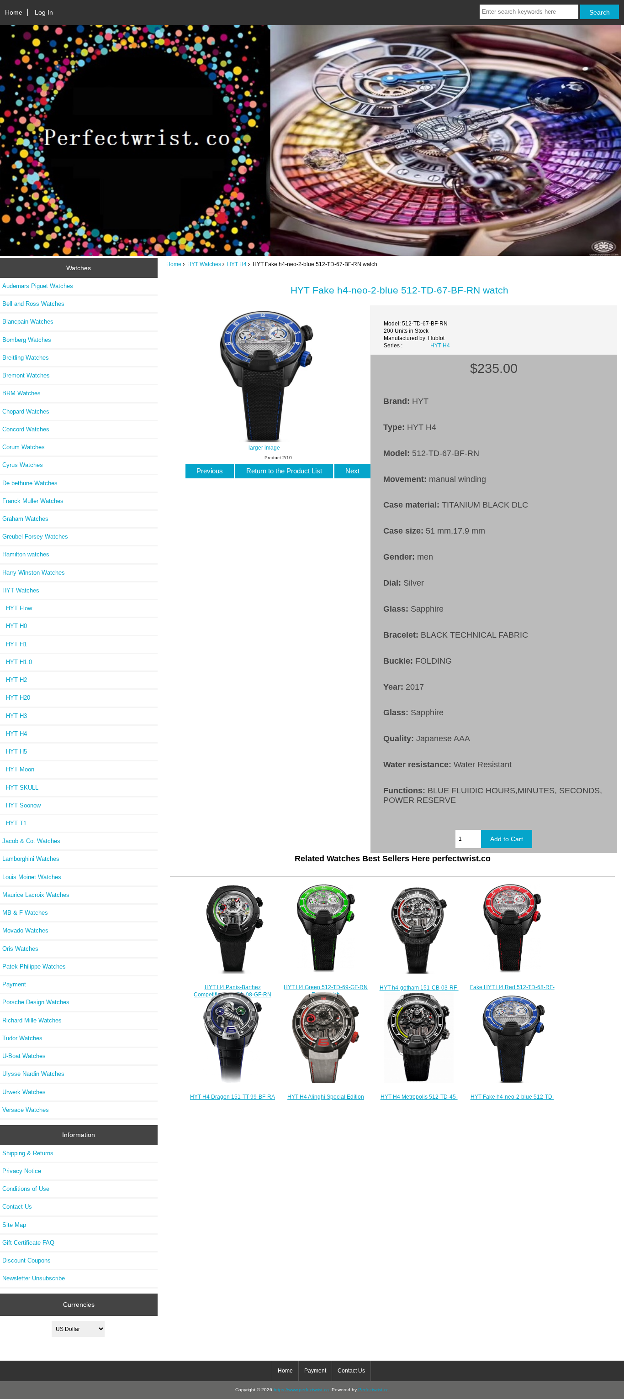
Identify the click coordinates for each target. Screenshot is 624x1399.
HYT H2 (14, 679)
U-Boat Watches (24, 1056)
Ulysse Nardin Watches (33, 1073)
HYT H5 (14, 751)
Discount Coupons (26, 1260)
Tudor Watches (22, 1038)
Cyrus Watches (22, 464)
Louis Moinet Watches (31, 877)
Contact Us (17, 1206)
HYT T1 (14, 823)
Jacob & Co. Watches (31, 841)
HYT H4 (237, 264)
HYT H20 (16, 697)
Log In (44, 12)
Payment (14, 984)
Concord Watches (25, 429)
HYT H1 (14, 644)
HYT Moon (18, 769)
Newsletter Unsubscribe (33, 1278)
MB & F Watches (25, 912)
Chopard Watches (25, 411)
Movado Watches (25, 930)
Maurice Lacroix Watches (35, 894)
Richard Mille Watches (32, 1020)
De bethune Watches (30, 483)
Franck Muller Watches (32, 501)
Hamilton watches (25, 554)
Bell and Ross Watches (33, 303)
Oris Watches (20, 948)
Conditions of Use (25, 1188)
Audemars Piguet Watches (37, 286)
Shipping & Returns (27, 1153)
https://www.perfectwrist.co (301, 1389)
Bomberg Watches (26, 339)
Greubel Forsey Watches (35, 536)
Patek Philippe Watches (34, 966)
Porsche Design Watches (35, 1002)
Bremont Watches (26, 375)
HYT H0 (14, 626)
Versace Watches (25, 1109)
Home (13, 12)
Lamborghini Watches (30, 858)
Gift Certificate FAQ (28, 1242)
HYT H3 (14, 716)
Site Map (14, 1224)
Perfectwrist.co (373, 1389)
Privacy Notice (21, 1171)
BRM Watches (21, 393)
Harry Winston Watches (33, 572)
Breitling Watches (25, 357)
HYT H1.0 (17, 662)
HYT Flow (17, 608)
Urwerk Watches (24, 1092)
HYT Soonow (21, 805)
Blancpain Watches (27, 321)
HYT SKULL (20, 787)
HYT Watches (204, 264)
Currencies (79, 1304)
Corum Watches (23, 447)
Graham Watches (25, 518)
